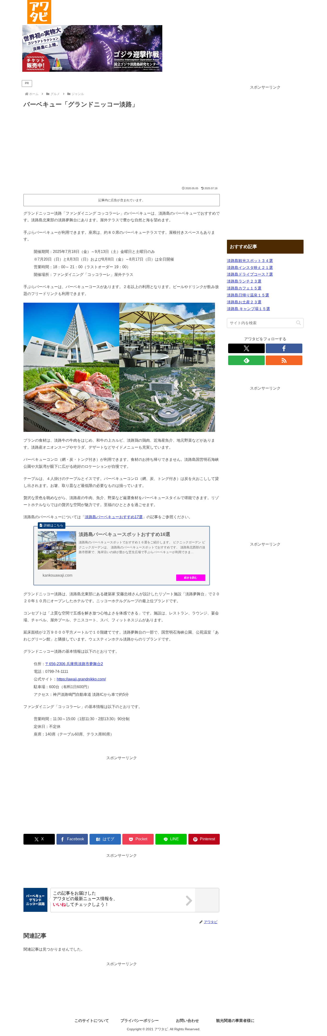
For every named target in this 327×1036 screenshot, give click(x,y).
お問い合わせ (187, 1021)
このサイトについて (91, 1021)
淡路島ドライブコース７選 (250, 274)
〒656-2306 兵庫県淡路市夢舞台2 (74, 664)
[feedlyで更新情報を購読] (246, 360)
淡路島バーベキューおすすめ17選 (114, 517)
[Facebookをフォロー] (284, 348)
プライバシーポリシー (139, 1021)
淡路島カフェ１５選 (244, 288)
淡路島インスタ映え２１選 (250, 268)
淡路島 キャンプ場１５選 (248, 309)
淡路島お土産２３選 (244, 302)
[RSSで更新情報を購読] (284, 360)
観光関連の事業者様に (235, 1021)
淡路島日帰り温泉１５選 (248, 295)
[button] (298, 323)
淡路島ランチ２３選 (244, 281)
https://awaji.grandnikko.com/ (81, 679)
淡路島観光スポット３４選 (250, 261)
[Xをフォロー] (246, 348)
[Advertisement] (121, 147)
